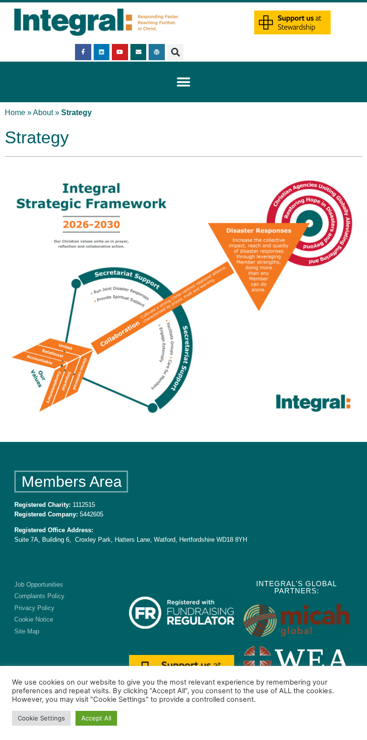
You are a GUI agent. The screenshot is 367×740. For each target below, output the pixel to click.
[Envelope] (138, 52)
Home (15, 112)
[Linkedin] (102, 52)
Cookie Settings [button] (41, 718)
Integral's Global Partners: (296, 587)
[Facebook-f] (83, 52)
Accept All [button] (96, 718)
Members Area (72, 481)
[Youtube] (120, 52)
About (43, 112)
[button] (175, 52)
